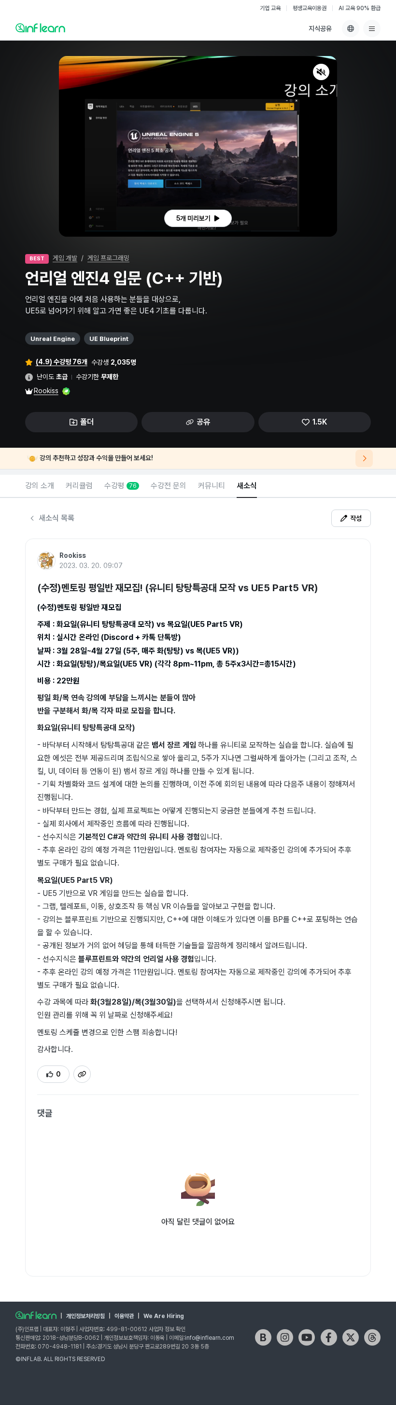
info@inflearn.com (209, 1337)
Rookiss (46, 391)
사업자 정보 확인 (167, 1329)
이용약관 (124, 1316)
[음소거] (321, 72)
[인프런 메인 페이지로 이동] (40, 27)
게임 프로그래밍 (108, 258)
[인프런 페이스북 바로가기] (329, 1337)
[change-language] (350, 28)
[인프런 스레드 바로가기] (372, 1337)
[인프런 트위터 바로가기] (350, 1337)
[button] (198, 146)
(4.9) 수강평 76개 (61, 362)
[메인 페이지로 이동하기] (36, 1315)
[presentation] (198, 218)
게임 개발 (65, 258)
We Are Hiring (163, 1316)
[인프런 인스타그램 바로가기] (285, 1337)
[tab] (39, 486)
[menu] (372, 28)
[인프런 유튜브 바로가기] (306, 1337)
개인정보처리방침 (85, 1316)
